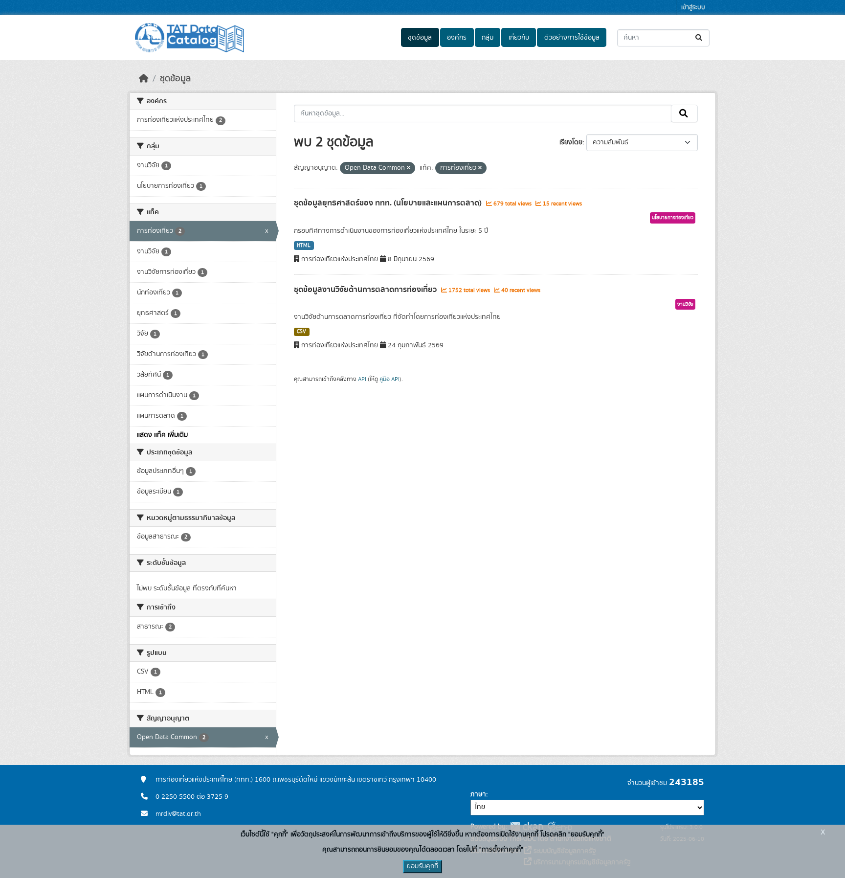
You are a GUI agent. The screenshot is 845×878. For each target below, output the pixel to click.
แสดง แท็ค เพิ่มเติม (162, 435)
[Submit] (699, 37)
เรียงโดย (570, 142)
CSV (301, 332)
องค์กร (457, 38)
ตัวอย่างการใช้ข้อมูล (572, 38)
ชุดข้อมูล (420, 38)
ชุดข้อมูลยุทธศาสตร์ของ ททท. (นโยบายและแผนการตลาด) (389, 203)
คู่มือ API (389, 379)
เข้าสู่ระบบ (693, 7)
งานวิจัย (685, 304)
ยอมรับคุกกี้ (422, 866)
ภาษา (478, 794)
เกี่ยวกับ (519, 38)
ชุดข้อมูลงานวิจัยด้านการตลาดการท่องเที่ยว (366, 289)
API (362, 379)
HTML (304, 245)
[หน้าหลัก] (144, 78)
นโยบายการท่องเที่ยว (672, 217)
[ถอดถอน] (408, 168)
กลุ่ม (487, 38)
